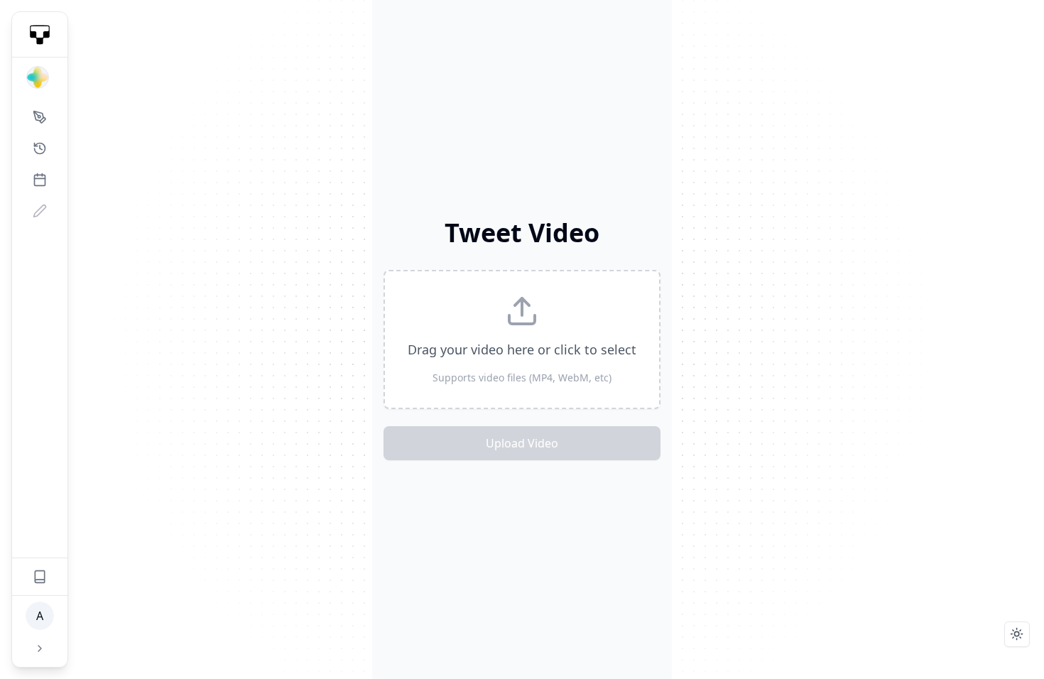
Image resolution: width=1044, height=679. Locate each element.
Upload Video (522, 443)
